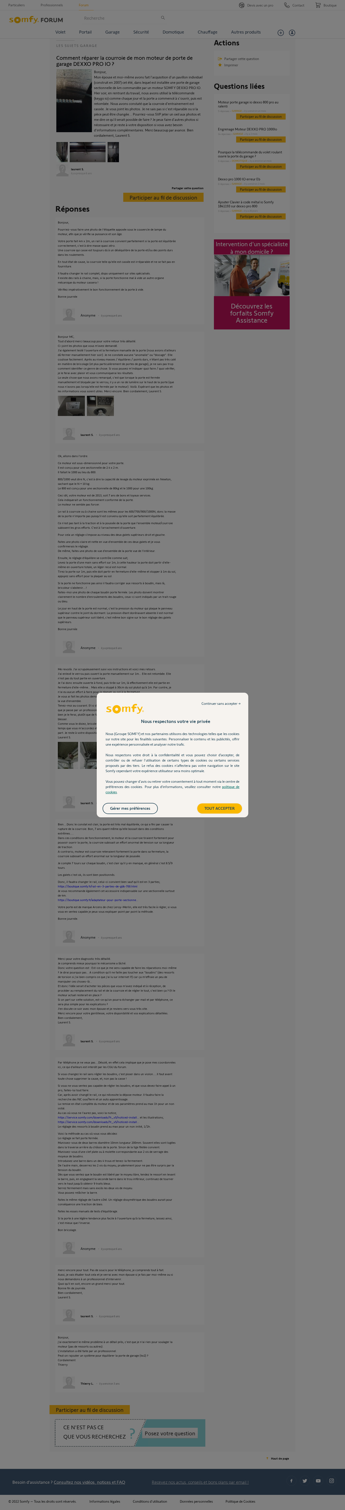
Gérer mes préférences (130, 808)
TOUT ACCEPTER (219, 808)
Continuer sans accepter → (221, 703)
